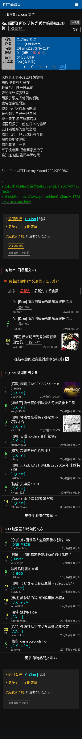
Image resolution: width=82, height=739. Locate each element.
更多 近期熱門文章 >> (41, 515)
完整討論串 (17, 281)
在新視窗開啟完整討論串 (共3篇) (41, 359)
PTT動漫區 (8, 15)
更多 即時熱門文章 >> (41, 658)
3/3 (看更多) (26, 62)
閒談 (26, 219)
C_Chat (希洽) (26, 15)
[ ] (18, 393)
